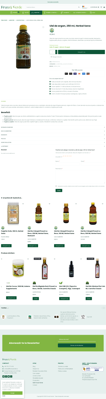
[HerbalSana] (52, 30)
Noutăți (27, 12)
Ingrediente (4, 135)
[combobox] (51, 7)
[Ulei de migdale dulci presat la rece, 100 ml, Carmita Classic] (40, 269)
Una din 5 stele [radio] (64, 156)
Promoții (16, 12)
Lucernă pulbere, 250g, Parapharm (13, 317)
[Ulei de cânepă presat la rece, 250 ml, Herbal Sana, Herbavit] (40, 213)
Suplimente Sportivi (81, 12)
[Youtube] (9, 376)
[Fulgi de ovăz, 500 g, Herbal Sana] (13, 213)
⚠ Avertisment (4, 146)
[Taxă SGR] (83, 317)
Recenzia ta (59, 168)
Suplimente (66, 12)
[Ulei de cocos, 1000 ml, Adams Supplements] (13, 269)
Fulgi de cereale (5, 236)
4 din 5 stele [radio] (69, 156)
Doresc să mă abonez (76, 345)
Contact (5, 363)
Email (83, 161)
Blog (93, 12)
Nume (58, 161)
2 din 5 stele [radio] (65, 156)
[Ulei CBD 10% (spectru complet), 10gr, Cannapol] (66, 269)
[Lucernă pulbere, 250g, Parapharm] (3, 317)
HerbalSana (57, 66)
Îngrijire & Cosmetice (51, 12)
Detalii (31, 298)
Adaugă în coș (81, 52)
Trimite (59, 190)
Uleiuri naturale (67, 64)
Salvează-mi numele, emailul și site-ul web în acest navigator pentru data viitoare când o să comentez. (81, 186)
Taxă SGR (89, 317)
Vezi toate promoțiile (52, 2)
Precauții (3, 138)
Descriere (3, 101)
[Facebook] (3, 376)
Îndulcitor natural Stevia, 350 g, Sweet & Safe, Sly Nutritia (42, 317)
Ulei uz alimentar (32, 239)
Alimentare (36, 12)
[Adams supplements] (3, 283)
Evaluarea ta (59, 157)
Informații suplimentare (7, 127)
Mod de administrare (6, 131)
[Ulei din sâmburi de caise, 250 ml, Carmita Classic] (93, 269)
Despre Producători (6, 142)
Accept (12, 393)
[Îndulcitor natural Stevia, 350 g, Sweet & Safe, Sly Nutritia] (30, 317)
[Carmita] (29, 283)
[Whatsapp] (11, 376)
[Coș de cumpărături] (104, 7)
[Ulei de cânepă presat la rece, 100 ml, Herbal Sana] (66, 213)
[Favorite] (101, 7)
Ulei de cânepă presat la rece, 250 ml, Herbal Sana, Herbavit (38, 233)
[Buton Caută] (79, 7)
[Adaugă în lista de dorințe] (23, 203)
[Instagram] (6, 376)
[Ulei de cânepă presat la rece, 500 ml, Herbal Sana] (93, 213)
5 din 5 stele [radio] (71, 156)
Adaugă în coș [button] (6, 245)
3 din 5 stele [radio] (67, 156)
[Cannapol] (56, 283)
